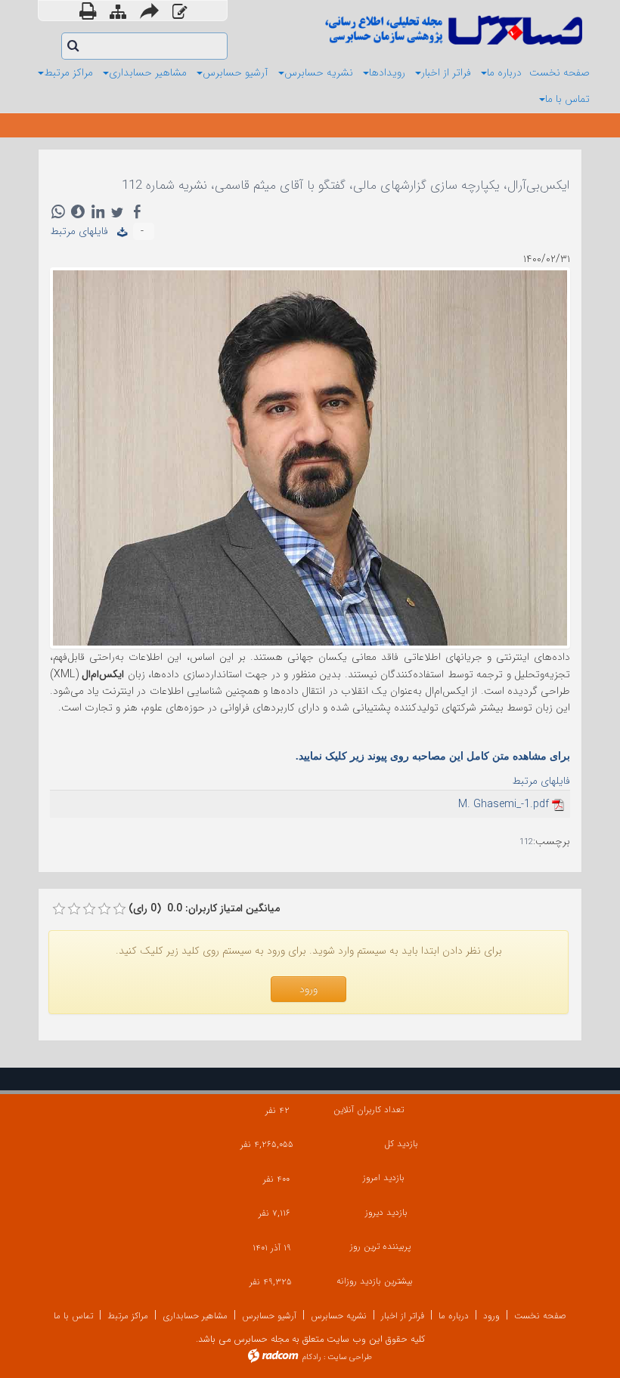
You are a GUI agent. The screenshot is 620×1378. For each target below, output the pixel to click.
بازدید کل (401, 1143)
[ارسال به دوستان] (149, 10)
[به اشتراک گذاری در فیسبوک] (137, 211)
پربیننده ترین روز (380, 1246)
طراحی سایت (349, 1357)
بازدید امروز (384, 1177)
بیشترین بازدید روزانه (374, 1281)
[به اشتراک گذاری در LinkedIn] (97, 211)
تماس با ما (73, 1316)
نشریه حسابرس (339, 1316)
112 (526, 842)
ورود (491, 1316)
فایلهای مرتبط (83, 231)
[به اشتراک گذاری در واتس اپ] (58, 211)
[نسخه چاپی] (87, 10)
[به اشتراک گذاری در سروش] (78, 211)
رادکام (311, 1357)
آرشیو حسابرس (269, 1316)
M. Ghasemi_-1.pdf (503, 804)
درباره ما (454, 1316)
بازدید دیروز (386, 1212)
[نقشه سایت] (118, 12)
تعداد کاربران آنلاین (368, 1109)
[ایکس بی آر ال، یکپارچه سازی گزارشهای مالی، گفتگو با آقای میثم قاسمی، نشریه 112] (310, 457)
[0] (59, 909)
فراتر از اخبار (402, 1316)
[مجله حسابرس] (451, 30)
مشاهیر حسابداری (195, 1316)
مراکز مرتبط (127, 1316)
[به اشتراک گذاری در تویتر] (117, 211)
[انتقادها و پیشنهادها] (179, 12)
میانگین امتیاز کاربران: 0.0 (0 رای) (204, 908)
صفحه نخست (540, 1316)
